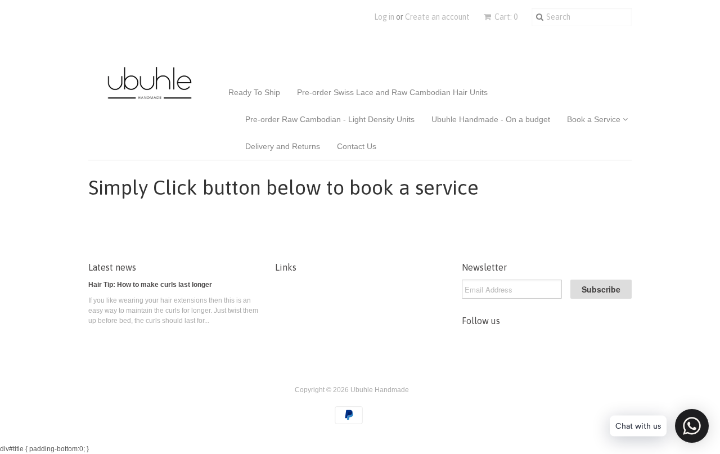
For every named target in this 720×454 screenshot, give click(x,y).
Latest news (112, 267)
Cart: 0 (505, 16)
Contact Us (356, 146)
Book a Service (595, 119)
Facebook (494, 342)
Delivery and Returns (282, 146)
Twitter (471, 342)
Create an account (437, 16)
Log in (384, 16)
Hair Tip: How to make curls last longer (150, 285)
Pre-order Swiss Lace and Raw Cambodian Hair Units (392, 92)
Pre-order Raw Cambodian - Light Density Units (330, 119)
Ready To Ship (254, 92)
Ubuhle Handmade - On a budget (490, 119)
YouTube (518, 342)
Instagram (542, 342)
